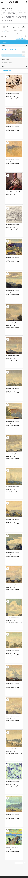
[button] (14, 27)
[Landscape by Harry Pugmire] (14, 83)
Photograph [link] (4, 55)
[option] (13, 52)
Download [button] (8, 27)
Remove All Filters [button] (20, 38)
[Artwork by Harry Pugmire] (14, 837)
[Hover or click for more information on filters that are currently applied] (25, 36)
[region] (14, 56)
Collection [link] (4, 52)
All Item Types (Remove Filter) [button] (9, 49)
